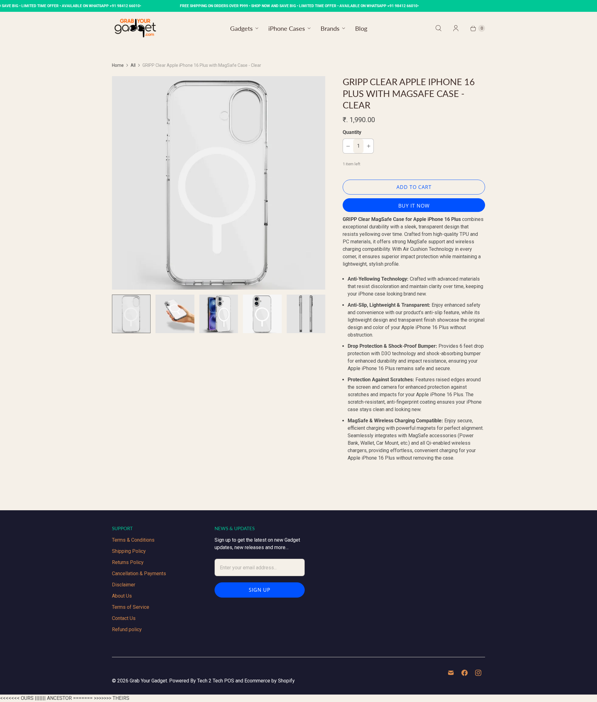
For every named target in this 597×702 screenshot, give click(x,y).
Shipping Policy (129, 551)
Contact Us (124, 618)
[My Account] (456, 28)
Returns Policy (128, 562)
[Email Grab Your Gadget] (451, 672)
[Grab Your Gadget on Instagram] (478, 672)
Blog (361, 28)
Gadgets (241, 28)
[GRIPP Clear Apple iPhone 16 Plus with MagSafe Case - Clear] (218, 182)
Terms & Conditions (133, 540)
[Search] (438, 28)
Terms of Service (130, 607)
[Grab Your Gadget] (135, 28)
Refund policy (127, 629)
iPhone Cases (286, 28)
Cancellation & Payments (139, 573)
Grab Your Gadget (148, 681)
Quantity (352, 132)
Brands (330, 28)
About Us (122, 596)
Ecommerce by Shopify (269, 681)
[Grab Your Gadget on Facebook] (464, 672)
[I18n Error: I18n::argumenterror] (218, 314)
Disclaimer (123, 585)
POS (229, 681)
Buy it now (414, 205)
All (133, 65)
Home (118, 65)
